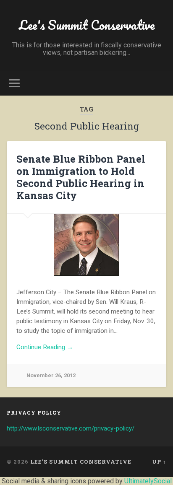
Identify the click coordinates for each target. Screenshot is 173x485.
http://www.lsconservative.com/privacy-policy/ (70, 428)
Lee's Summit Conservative (87, 25)
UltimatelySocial (148, 481)
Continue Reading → (44, 347)
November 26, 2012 (51, 375)
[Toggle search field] (159, 83)
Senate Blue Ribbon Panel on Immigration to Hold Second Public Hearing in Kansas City (80, 177)
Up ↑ (159, 461)
